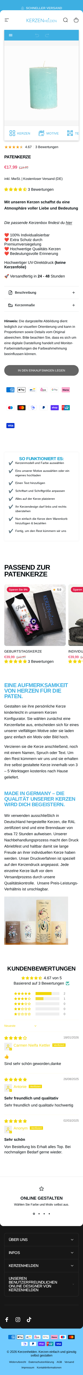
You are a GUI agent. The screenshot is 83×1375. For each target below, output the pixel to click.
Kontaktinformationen (49, 1367)
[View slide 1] (33, 1213)
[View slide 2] (39, 1213)
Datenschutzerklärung (41, 1362)
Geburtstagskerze (23, 651)
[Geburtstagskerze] (35, 615)
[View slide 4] (49, 1213)
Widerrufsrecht (17, 1362)
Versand (69, 1362)
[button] (16, 189)
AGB (59, 1362)
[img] (15, 1038)
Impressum (27, 1367)
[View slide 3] (44, 1213)
